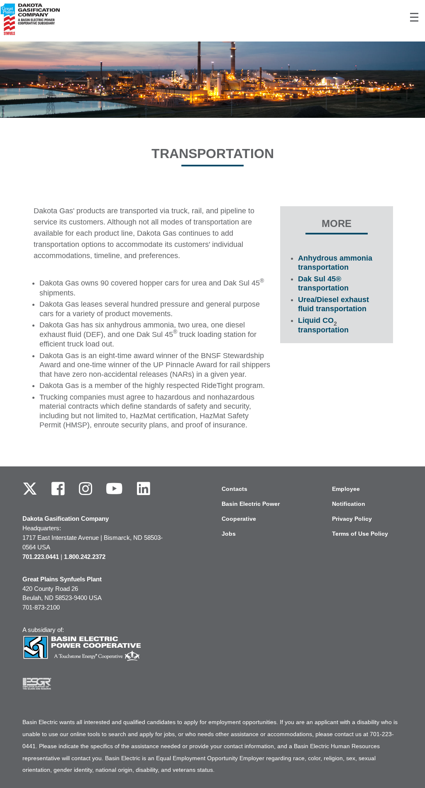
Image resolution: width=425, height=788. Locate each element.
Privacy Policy (352, 518)
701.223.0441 (40, 556)
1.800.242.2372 (84, 556)
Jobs (229, 533)
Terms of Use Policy (360, 533)
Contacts (234, 488)
